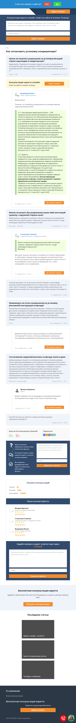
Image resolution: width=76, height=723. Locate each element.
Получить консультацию (38, 604)
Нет (47, 4)
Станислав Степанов (28, 234)
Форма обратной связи (14, 696)
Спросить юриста (55, 203)
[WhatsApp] (52, 435)
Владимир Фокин (27, 93)
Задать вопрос (58, 11)
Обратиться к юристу (52, 465)
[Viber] (49, 435)
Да (57, 4)
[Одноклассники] (47, 435)
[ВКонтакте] (44, 435)
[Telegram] (54, 435)
